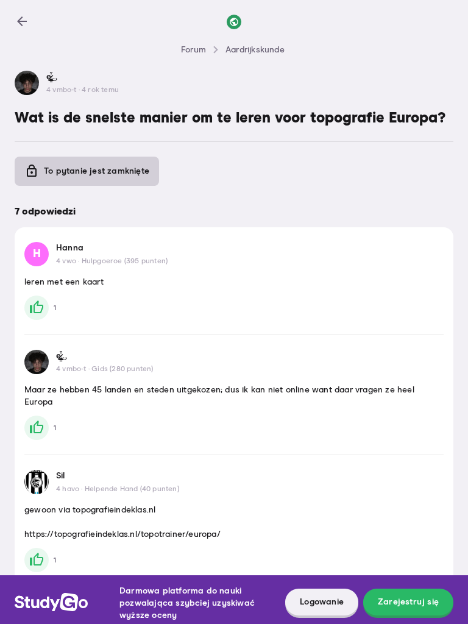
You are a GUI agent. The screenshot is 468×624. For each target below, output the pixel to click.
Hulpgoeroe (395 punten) (125, 261)
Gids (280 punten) (122, 369)
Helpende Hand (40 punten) (132, 489)
